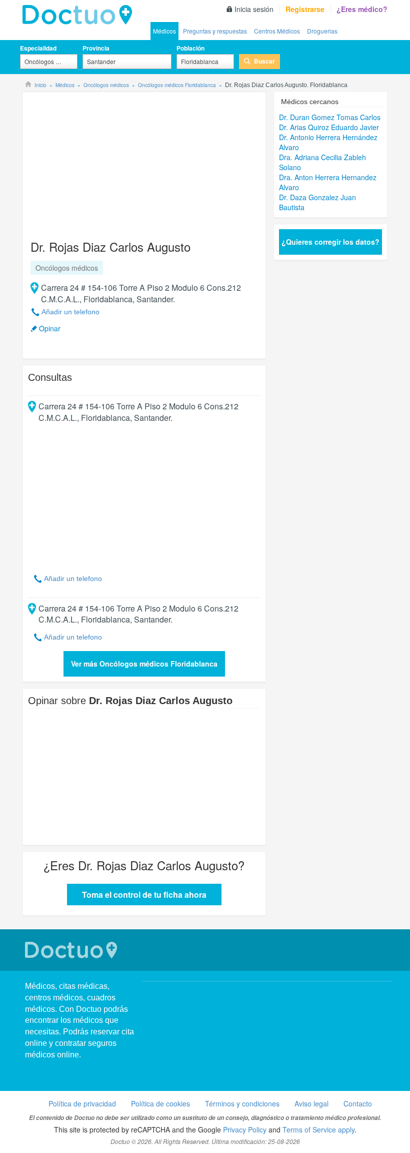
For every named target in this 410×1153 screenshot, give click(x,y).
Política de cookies (160, 1103)
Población (190, 48)
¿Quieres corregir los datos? (331, 242)
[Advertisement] (105, 161)
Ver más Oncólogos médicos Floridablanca (144, 664)
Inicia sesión (254, 9)
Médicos (164, 31)
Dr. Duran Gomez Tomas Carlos (329, 117)
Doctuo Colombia (80, 15)
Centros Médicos (277, 31)
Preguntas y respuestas (215, 31)
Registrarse (305, 9)
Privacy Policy (244, 1129)
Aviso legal (311, 1103)
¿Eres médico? (362, 9)
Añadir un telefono (71, 312)
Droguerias (322, 31)
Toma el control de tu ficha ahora (144, 894)
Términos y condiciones (242, 1103)
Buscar (264, 61)
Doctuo (72, 950)
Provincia (96, 48)
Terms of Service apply (318, 1129)
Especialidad (38, 48)
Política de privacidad (82, 1103)
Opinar (49, 328)
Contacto (358, 1103)
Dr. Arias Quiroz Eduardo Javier (329, 127)
